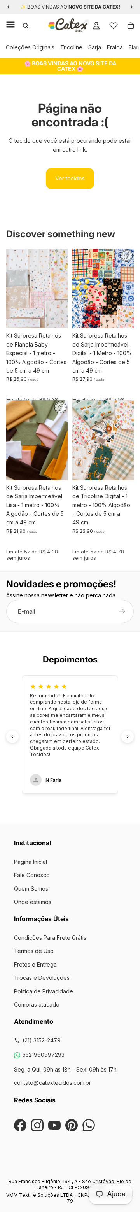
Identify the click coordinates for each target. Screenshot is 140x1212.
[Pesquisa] (25, 25)
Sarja (94, 47)
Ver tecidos (70, 178)
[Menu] (10, 25)
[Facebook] (20, 1125)
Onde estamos (32, 901)
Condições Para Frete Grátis (50, 937)
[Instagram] (37, 1125)
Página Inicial (30, 861)
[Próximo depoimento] (127, 736)
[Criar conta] (122, 612)
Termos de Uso (34, 951)
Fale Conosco (32, 875)
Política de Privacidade (43, 991)
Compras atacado (37, 1004)
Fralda (115, 47)
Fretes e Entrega (35, 964)
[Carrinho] (130, 25)
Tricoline (71, 47)
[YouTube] (54, 1125)
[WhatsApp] (88, 1125)
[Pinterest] (71, 1125)
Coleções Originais (30, 47)
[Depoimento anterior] (12, 736)
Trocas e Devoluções (42, 977)
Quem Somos (31, 888)
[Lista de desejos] (113, 25)
